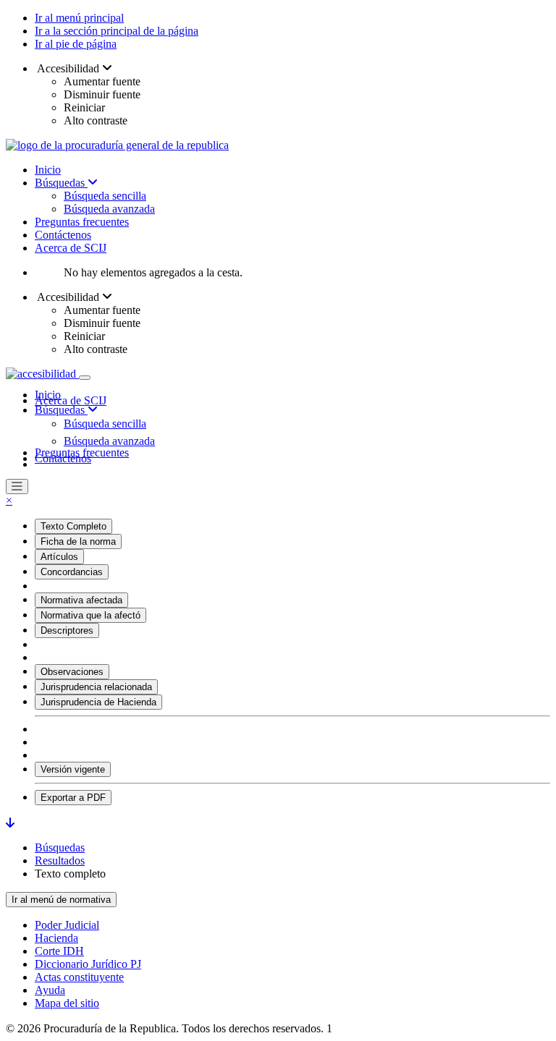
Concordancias (72, 571)
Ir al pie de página (76, 44)
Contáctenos (63, 235)
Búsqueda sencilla (105, 196)
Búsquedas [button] (61, 410)
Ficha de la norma (78, 541)
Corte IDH (59, 951)
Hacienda (56, 938)
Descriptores (67, 630)
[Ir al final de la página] (10, 823)
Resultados (60, 860)
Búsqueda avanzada (109, 209)
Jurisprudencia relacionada (96, 686)
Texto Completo (73, 526)
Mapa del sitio (67, 1003)
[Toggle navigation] (84, 377)
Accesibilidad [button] (68, 68)
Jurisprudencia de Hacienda (98, 702)
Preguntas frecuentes (82, 222)
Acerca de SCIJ (70, 248)
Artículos (59, 556)
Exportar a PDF (73, 797)
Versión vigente (73, 769)
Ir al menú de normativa (61, 899)
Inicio (48, 169)
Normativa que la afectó (90, 615)
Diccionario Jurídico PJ (88, 964)
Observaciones (72, 671)
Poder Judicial (67, 925)
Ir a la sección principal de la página (116, 31)
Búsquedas (61, 183)
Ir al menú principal (79, 18)
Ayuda (50, 990)
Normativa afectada (81, 600)
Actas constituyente (79, 977)
